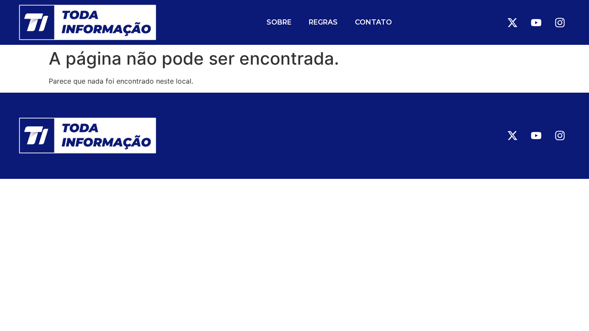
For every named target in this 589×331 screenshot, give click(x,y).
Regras (323, 22)
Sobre (278, 22)
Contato (373, 22)
